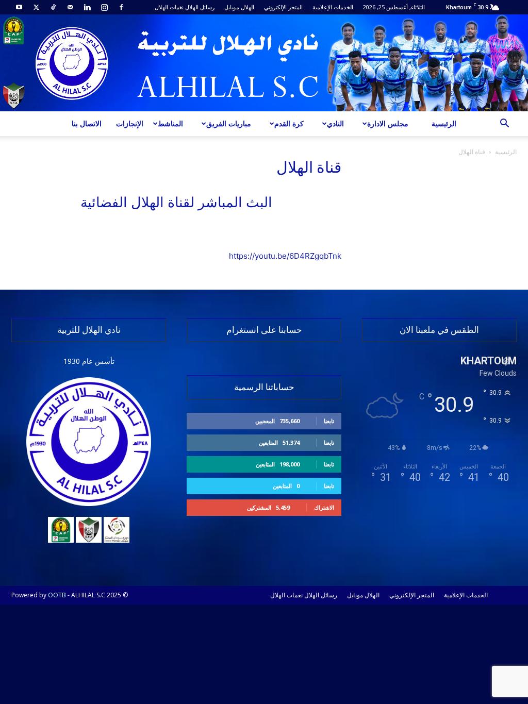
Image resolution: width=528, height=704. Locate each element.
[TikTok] (53, 7)
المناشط (170, 123)
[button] (504, 124)
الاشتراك (324, 507)
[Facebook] (121, 7)
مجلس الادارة (387, 123)
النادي (335, 123)
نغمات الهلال (169, 7)
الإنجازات (129, 123)
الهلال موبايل (239, 7)
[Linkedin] (87, 7)
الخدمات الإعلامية (332, 7)
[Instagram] (104, 7)
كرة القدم (289, 123)
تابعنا (329, 421)
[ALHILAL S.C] (264, 62)
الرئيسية (444, 123)
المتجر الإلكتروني (283, 7)
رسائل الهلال (199, 7)
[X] (36, 7)
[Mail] (70, 7)
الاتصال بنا (87, 123)
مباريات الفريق (228, 123)
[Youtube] (19, 7)
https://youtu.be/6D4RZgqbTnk (285, 256)
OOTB (57, 595)
